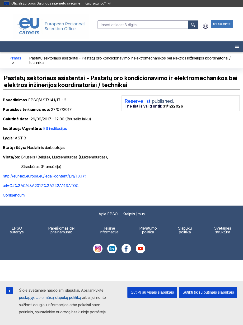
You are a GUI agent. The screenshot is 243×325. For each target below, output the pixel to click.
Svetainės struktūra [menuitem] (222, 230)
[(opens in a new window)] (98, 252)
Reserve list (138, 101)
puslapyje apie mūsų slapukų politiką (50, 297)
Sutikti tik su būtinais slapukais (208, 292)
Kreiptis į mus (133, 214)
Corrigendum (14, 195)
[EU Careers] (51, 26)
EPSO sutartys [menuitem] (17, 230)
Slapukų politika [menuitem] (185, 230)
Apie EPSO (108, 214)
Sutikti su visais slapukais (152, 292)
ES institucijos (55, 128)
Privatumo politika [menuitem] (148, 230)
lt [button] (205, 26)
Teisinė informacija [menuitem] (109, 230)
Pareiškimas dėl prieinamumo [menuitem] (61, 230)
